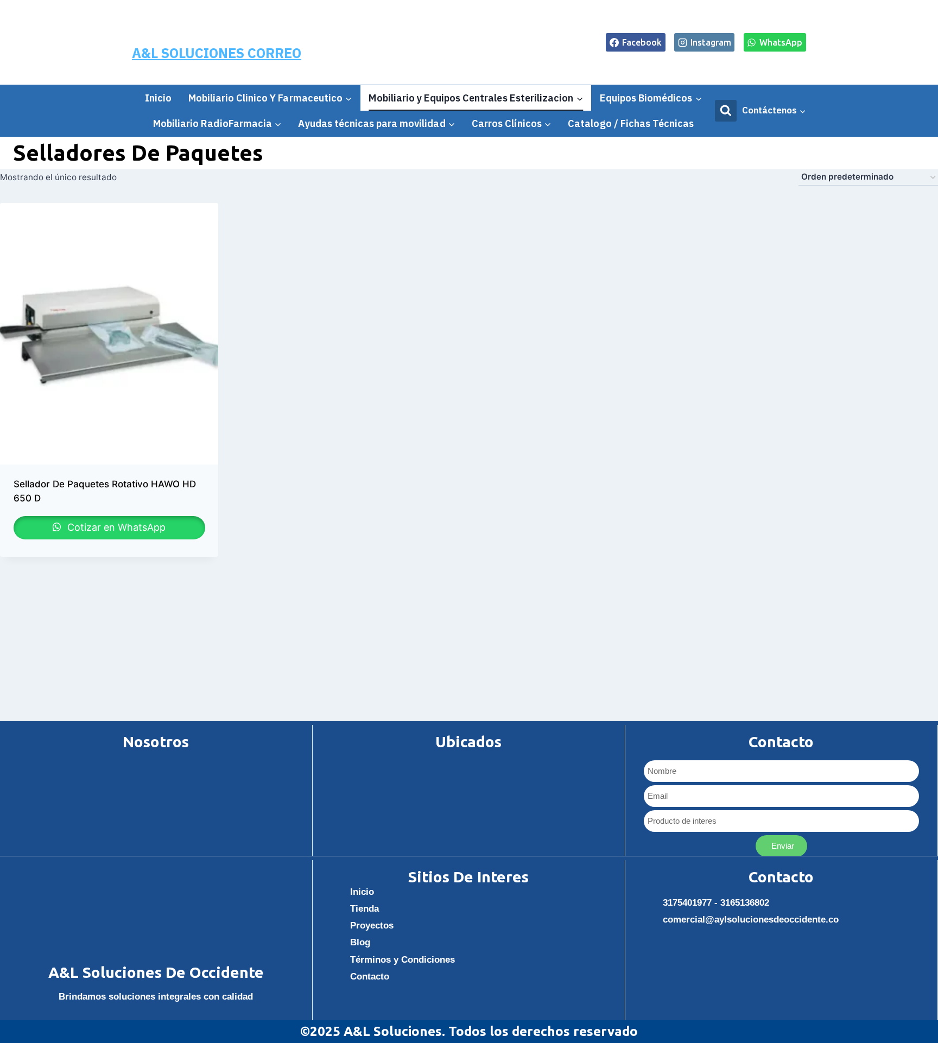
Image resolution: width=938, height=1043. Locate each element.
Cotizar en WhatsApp (115, 527)
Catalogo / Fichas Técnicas (631, 123)
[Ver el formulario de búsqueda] (726, 111)
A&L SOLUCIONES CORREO (216, 53)
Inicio (158, 98)
